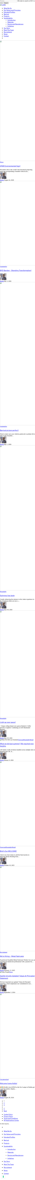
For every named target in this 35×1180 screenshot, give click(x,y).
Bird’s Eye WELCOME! (8, 851)
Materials (10, 1152)
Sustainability (8, 1146)
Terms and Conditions (11, 1118)
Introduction (11, 1149)
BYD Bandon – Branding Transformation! (15, 270)
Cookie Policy (8, 1114)
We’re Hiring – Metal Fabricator (12, 956)
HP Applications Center (11, 1120)
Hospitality (3, 591)
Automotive (3, 266)
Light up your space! (8, 722)
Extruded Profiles (9, 1137)
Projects (6, 1143)
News (1, 162)
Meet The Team (9, 1164)
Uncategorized (4, 1079)
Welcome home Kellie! (8, 1083)
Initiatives (10, 1158)
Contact (6, 1173)
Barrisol (6, 1140)
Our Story (7, 1161)
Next (5, 1111)
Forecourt (21, 740)
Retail (31, 740)
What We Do (8, 1131)
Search (6, 3)
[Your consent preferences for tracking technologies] (3, 1176)
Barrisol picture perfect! (9, 430)
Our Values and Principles (12, 1134)
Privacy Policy (8, 1116)
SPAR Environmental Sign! (10, 166)
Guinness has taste (7, 595)
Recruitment (3, 952)
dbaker (2, 180)
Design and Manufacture (15, 1155)
